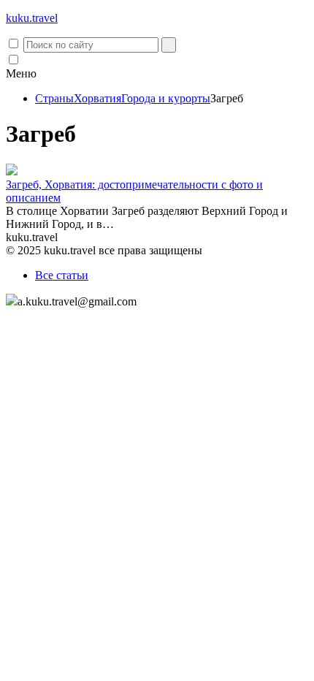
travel (32, 18)
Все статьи (61, 275)
